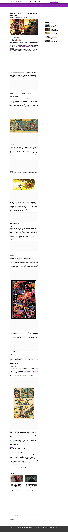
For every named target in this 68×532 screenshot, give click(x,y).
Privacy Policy (52, 527)
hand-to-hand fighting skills (32, 371)
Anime (21, 527)
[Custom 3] (15, 2)
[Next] (36, 485)
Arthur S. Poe (30, 490)
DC (14, 527)
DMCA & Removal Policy (42, 527)
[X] (13, 40)
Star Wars (17, 527)
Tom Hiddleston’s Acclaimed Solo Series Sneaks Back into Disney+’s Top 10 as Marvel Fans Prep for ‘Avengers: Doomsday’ (31, 486)
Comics (23, 527)
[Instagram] (21, 2)
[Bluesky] (17, 2)
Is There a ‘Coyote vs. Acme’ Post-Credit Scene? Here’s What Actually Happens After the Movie (54, 37)
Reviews (20, 5)
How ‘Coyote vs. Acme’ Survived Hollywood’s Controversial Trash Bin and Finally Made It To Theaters (54, 33)
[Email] (20, 40)
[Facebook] (11, 2)
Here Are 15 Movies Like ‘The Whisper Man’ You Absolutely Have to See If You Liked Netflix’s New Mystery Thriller (54, 26)
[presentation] (17, 478)
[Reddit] (18, 40)
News (16, 5)
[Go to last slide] (11, 485)
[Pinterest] (16, 40)
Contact (51, 5)
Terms (56, 527)
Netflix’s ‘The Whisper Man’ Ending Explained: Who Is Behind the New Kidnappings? (54, 29)
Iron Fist (32, 50)
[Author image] (10, 17)
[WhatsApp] (19, 40)
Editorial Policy (33, 37)
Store (51, 1)
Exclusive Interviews (26, 5)
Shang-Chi (12, 48)
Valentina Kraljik (14, 17)
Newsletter (55, 1)
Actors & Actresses (41, 5)
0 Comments (30, 17)
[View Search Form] (57, 5)
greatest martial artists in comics (25, 46)
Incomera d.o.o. (39, 530)
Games (27, 527)
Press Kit (47, 527)
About (47, 5)
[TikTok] (23, 2)
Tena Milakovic (16, 490)
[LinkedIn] (15, 40)
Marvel (12, 527)
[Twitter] (13, 2)
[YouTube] (19, 2)
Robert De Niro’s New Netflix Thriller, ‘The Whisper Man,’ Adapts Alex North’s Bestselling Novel (54, 41)
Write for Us (30, 527)
